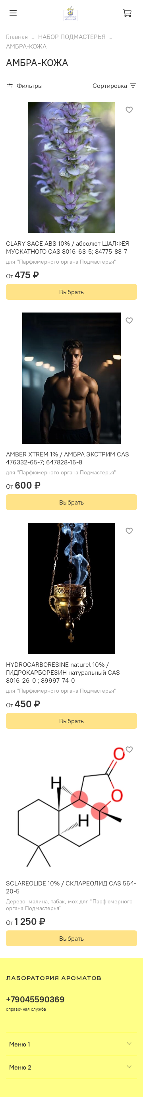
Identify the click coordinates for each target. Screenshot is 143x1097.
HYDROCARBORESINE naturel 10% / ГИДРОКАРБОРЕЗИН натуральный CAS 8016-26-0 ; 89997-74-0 (63, 672)
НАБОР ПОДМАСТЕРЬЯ (72, 37)
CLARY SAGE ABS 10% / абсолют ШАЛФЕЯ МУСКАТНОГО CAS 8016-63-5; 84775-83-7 (67, 247)
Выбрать (71, 292)
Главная (17, 37)
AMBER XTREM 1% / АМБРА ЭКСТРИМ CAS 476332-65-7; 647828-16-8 (67, 458)
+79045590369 (35, 999)
